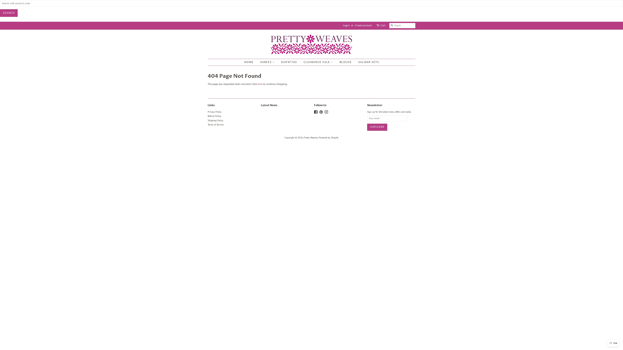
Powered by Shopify (328, 137)
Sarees (266, 62)
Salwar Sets (368, 62)
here (260, 84)
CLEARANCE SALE (317, 62)
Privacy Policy (214, 111)
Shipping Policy (215, 120)
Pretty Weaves (311, 137)
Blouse (346, 62)
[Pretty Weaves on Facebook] (316, 112)
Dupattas (289, 62)
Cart (383, 25)
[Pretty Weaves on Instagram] (326, 112)
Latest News (269, 105)
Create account (363, 25)
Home (249, 62)
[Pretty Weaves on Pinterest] (321, 112)
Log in (346, 25)
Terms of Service (216, 124)
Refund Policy (214, 116)
